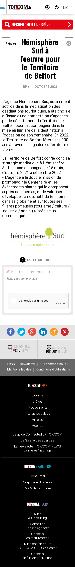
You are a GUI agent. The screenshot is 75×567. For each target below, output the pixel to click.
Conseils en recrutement (37, 536)
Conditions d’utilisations (53, 369)
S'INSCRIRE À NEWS (19, 348)
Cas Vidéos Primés (38, 488)
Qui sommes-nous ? (54, 364)
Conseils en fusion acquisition (37, 556)
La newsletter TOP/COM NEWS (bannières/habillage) (37, 448)
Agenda (37, 426)
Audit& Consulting (37, 516)
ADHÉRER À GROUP (56, 349)
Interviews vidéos (37, 413)
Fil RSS (10, 364)
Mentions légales (19, 369)
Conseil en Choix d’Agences (37, 526)
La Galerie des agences (37, 440)
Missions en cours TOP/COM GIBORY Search (37, 546)
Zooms (37, 395)
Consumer (37, 476)
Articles (37, 420)
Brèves (37, 401)
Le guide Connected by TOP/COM (37, 434)
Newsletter (27, 364)
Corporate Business (37, 482)
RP (25, 87)
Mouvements (38, 407)
